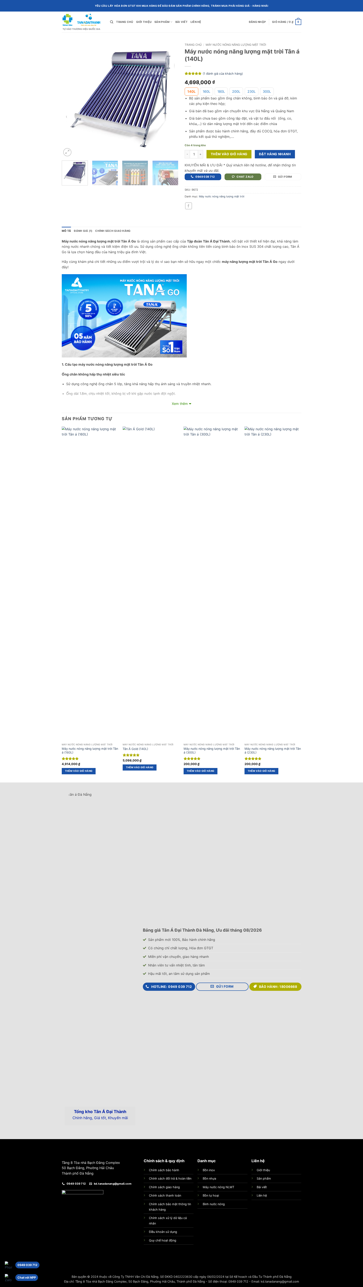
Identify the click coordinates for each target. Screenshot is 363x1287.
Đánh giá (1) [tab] (83, 230)
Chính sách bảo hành (164, 1170)
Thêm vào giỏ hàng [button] (79, 770)
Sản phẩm (162, 21)
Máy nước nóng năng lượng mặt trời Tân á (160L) (90, 750)
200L (236, 91)
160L (206, 91)
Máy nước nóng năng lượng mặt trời (236, 44)
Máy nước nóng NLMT (218, 1187)
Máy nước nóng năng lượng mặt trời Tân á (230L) (273, 750)
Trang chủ (124, 21)
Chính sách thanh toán (165, 1195)
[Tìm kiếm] (111, 22)
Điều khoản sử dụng (163, 1232)
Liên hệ (196, 21)
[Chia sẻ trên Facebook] (188, 205)
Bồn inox (209, 1170)
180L (221, 91)
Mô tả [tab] (66, 230)
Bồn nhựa (209, 1178)
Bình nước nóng (214, 1204)
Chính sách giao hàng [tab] (112, 230)
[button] (257, 22)
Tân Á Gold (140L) (135, 749)
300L (267, 91)
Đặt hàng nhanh (275, 154)
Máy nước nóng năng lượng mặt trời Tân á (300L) (212, 750)
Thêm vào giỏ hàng (229, 154)
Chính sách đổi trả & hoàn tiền (170, 1178)
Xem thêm (180, 404)
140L (191, 91)
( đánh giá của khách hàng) (223, 73)
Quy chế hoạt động (162, 1240)
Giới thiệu (144, 21)
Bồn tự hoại (211, 1195)
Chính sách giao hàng (164, 1187)
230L (251, 91)
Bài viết (181, 21)
